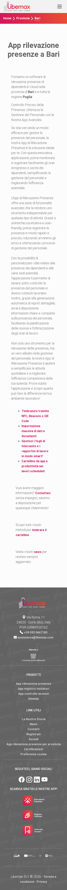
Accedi (33, 739)
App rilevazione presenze (33, 683)
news (37, 552)
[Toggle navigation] (59, 6)
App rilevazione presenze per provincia (34, 744)
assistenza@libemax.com (35, 637)
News (33, 724)
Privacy (42, 882)
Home (7, 18)
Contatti (33, 729)
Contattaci (42, 493)
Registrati (33, 734)
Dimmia (33, 698)
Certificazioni (33, 749)
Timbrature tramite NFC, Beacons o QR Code (35, 416)
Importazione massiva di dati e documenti (33, 431)
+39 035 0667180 (35, 632)
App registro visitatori (33, 688)
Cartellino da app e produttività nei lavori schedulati (35, 466)
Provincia (23, 18)
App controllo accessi (33, 693)
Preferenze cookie (33, 754)
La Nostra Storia (33, 719)
